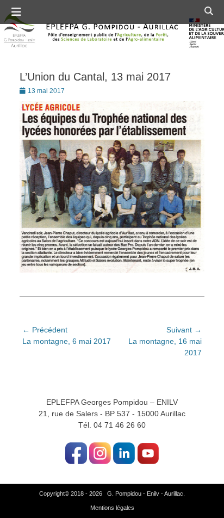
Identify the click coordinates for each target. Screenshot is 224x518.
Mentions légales (112, 507)
